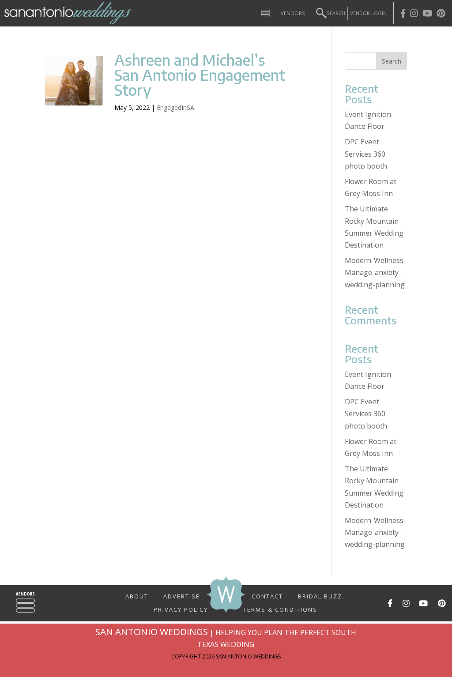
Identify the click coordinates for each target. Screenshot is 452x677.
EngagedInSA (175, 107)
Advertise (181, 595)
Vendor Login (368, 13)
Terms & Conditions (280, 609)
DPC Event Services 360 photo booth (366, 153)
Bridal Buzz (320, 595)
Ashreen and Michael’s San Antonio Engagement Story (199, 74)
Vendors (293, 13)
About (136, 595)
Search (336, 13)
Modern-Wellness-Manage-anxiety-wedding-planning (375, 272)
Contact (267, 595)
